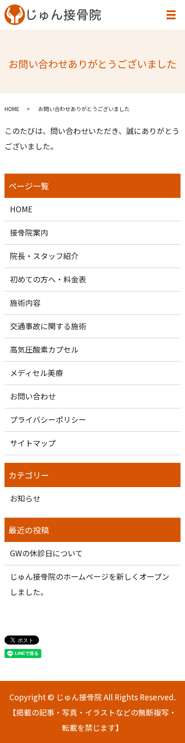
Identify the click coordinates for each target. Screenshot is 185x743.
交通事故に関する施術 (48, 325)
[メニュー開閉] (171, 14)
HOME (11, 108)
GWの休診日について (46, 553)
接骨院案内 (29, 232)
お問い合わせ (33, 396)
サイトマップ (33, 442)
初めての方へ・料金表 (48, 279)
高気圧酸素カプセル (44, 349)
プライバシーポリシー (48, 419)
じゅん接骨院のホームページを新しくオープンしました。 (89, 584)
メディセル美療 (36, 372)
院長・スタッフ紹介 (44, 255)
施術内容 (25, 302)
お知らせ (25, 498)
